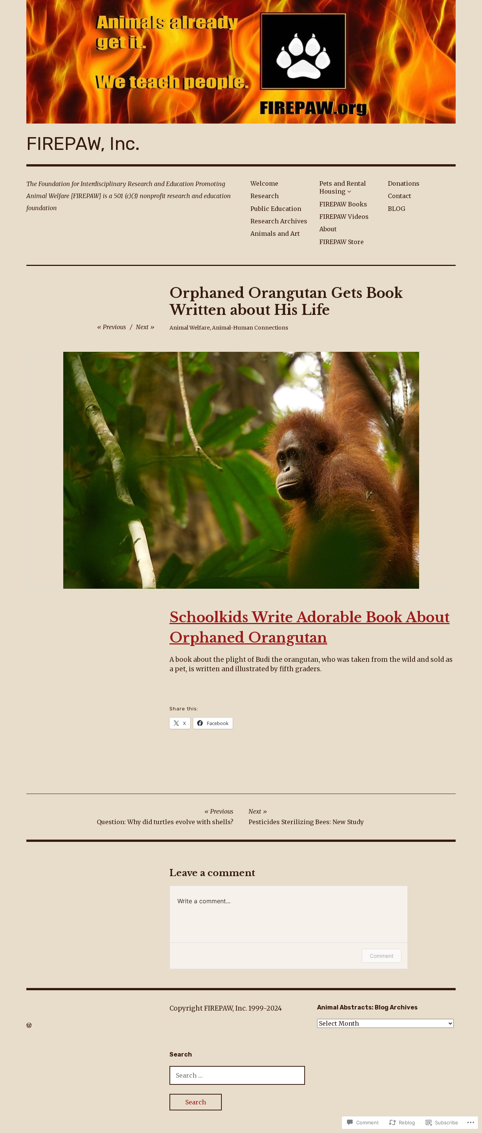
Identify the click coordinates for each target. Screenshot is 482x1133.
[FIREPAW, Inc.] (241, 62)
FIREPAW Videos (344, 216)
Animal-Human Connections (250, 327)
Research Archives (278, 221)
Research (264, 196)
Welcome (264, 183)
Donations (403, 183)
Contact (399, 196)
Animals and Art (275, 233)
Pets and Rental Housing (342, 187)
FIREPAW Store (341, 242)
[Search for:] (237, 1075)
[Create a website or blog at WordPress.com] (29, 1025)
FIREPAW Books (343, 204)
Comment (382, 956)
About (328, 229)
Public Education (275, 208)
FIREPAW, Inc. (83, 143)
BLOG (396, 208)
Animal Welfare (189, 327)
